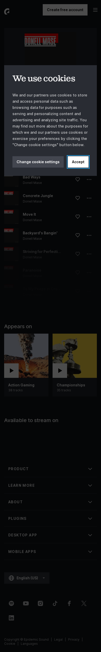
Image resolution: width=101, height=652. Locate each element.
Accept (78, 162)
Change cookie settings (38, 162)
